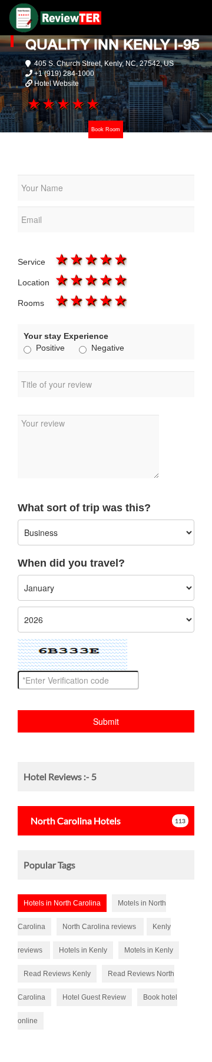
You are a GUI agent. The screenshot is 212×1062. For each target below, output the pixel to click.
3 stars (62, 103)
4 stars (77, 103)
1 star (32, 103)
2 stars (47, 103)
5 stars (92, 103)
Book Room (105, 129)
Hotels (76, 820)
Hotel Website (56, 83)
